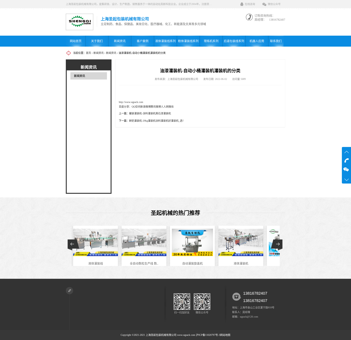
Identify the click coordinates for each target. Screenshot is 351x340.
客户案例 (142, 41)
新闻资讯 (120, 41)
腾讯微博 (156, 106)
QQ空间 (136, 106)
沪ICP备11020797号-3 (208, 335)
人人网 (165, 106)
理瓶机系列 (211, 41)
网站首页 (76, 41)
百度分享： (125, 106)
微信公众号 (274, 4)
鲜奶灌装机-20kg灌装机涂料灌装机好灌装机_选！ (157, 120)
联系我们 (276, 41)
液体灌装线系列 (165, 41)
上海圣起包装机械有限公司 (161, 335)
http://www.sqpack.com (131, 102)
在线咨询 (250, 4)
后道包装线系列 (234, 41)
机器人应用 (257, 41)
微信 (171, 106)
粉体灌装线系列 (188, 41)
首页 (88, 53)
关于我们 (97, 41)
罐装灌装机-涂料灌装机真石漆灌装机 (150, 113)
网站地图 (225, 335)
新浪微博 (145, 106)
